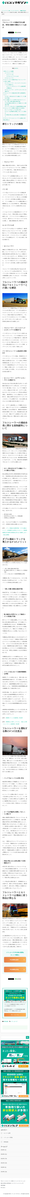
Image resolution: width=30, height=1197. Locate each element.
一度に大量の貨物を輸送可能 (12, 101)
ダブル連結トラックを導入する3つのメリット (14, 99)
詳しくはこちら (15, 1014)
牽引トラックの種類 (8, 71)
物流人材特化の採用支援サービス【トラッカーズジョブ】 (12, 1183)
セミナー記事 (7, 1133)
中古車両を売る (14, 969)
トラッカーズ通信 (8, 1137)
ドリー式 (9, 74)
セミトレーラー (9, 78)
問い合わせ (3, 1187)
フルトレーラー (9, 73)
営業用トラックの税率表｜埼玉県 (14, 717)
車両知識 (6, 1021)
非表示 (16, 68)
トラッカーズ (14, 1021)
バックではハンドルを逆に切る (13, 109)
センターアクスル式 (12, 76)
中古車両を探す (14, 959)
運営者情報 (3, 1185)
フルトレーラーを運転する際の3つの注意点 (13, 108)
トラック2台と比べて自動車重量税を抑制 (15, 106)
